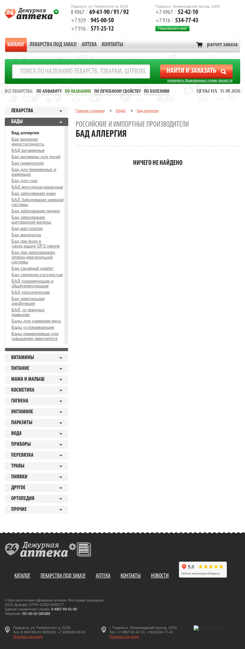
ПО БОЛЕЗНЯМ (156, 91)
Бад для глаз (24, 180)
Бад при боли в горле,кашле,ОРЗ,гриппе (35, 243)
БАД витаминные (28, 150)
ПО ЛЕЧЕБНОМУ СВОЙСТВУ (117, 91)
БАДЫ (121, 111)
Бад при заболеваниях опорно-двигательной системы (33, 257)
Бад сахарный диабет (32, 268)
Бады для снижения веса (36, 321)
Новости (160, 576)
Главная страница (90, 111)
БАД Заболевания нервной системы (37, 202)
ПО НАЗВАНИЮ (78, 91)
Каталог (16, 45)
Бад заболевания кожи (33, 193)
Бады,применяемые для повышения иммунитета (34, 336)
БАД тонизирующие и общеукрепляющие (32, 283)
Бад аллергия (25, 132)
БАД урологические (30, 292)
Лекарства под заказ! (53, 45)
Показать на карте (28, 636)
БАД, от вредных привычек (28, 312)
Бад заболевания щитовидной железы (31, 220)
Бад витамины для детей (35, 156)
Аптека (89, 45)
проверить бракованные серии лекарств (200, 80)
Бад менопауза (26, 234)
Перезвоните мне (172, 28)
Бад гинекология (27, 163)
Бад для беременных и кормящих (33, 172)
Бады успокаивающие (32, 327)
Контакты (112, 45)
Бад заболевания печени (35, 211)
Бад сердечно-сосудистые (37, 274)
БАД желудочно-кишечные (37, 187)
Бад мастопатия (27, 228)
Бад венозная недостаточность (27, 141)
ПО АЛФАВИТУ (49, 91)
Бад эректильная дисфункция (28, 301)
